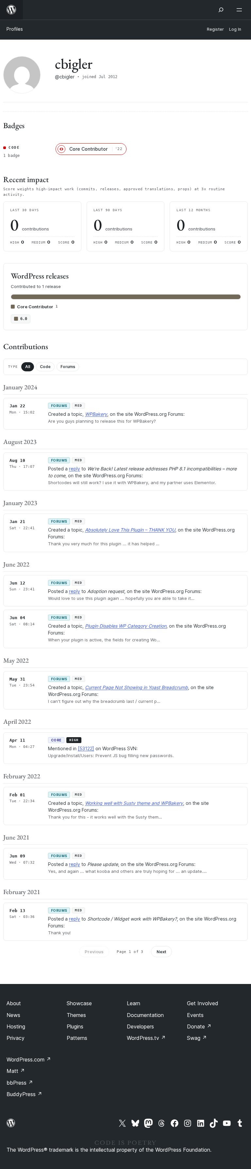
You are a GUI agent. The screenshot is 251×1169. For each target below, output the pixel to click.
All (27, 366)
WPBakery (96, 414)
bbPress (20, 1082)
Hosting (16, 1026)
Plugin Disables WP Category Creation (125, 626)
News (13, 1015)
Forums (67, 366)
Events (195, 1015)
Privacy (16, 1038)
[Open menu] (240, 10)
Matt (16, 1071)
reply (74, 468)
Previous (94, 951)
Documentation (145, 1015)
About (14, 1003)
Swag (197, 1038)
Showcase (79, 1003)
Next (161, 951)
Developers (140, 1026)
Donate (199, 1026)
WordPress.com (29, 1059)
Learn (133, 1003)
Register (215, 29)
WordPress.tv (146, 1038)
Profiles (15, 29)
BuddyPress (24, 1094)
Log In (235, 29)
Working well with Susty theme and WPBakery (134, 803)
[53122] (86, 748)
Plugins (75, 1026)
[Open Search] (221, 10)
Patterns (77, 1038)
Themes (76, 1015)
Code (45, 366)
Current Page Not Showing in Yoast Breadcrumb (136, 687)
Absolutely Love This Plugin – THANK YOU (130, 530)
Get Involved (202, 1003)
